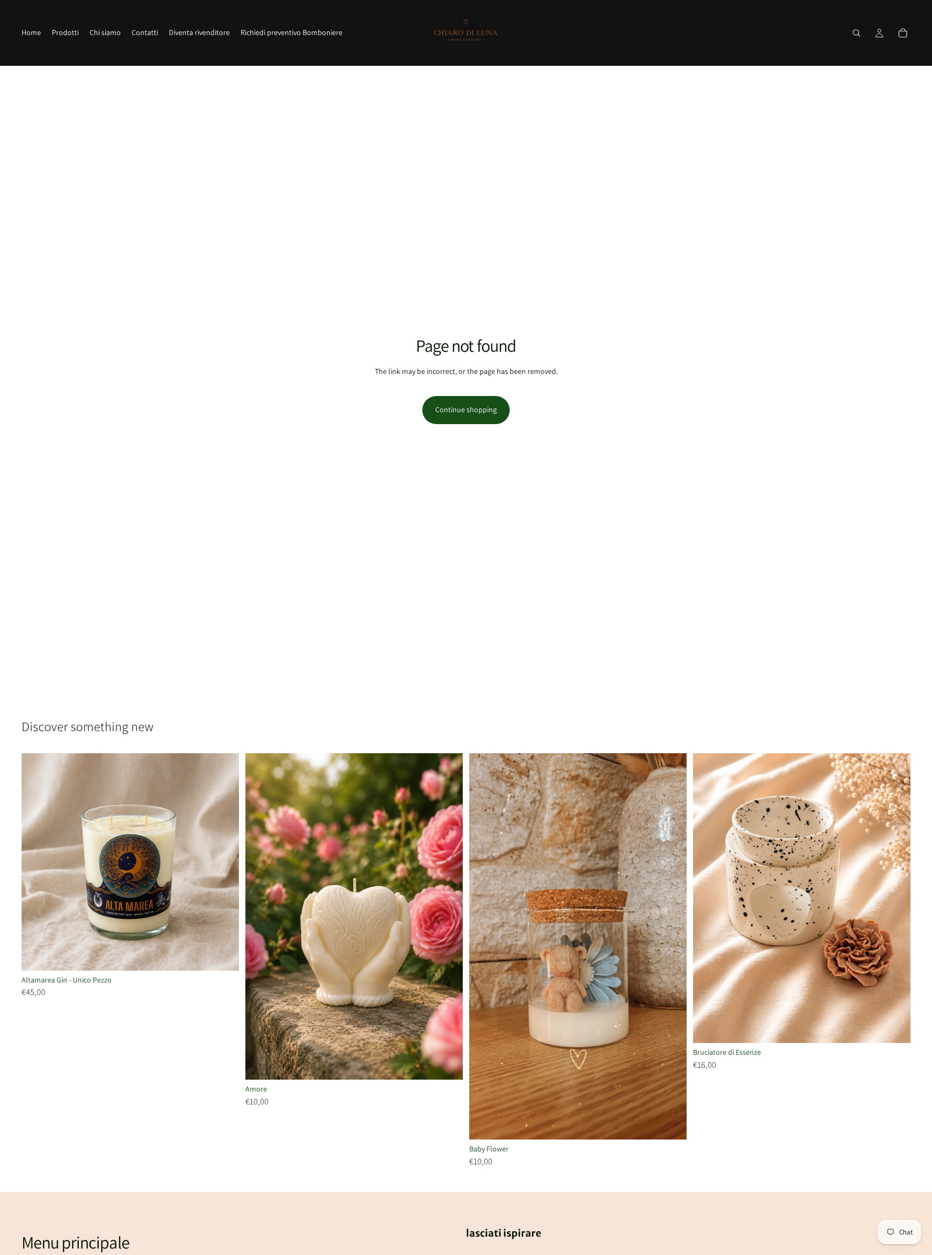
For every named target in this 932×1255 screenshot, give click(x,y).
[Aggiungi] (222, 954)
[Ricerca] (856, 33)
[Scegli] (670, 1123)
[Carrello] (903, 33)
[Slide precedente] (485, 946)
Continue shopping (466, 409)
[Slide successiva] (670, 946)
